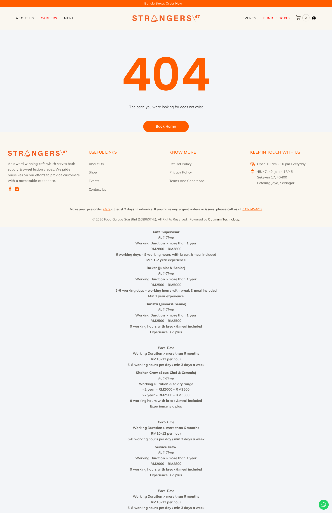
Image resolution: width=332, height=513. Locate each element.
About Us (96, 164)
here (107, 209)
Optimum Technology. (224, 219)
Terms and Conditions (186, 181)
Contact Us (97, 189)
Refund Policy (180, 164)
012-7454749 (252, 209)
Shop (93, 172)
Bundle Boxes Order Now (163, 3)
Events (94, 181)
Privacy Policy (180, 172)
